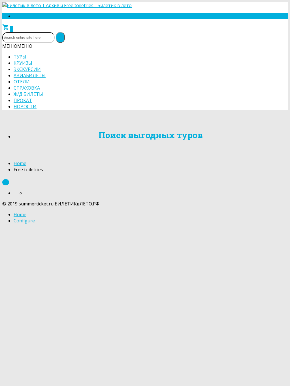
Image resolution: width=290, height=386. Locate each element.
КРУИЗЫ (23, 63)
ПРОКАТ (23, 100)
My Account (26, 16)
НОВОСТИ (25, 106)
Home (20, 163)
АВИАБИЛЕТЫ (30, 75)
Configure (24, 221)
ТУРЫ (20, 57)
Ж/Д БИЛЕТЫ (28, 94)
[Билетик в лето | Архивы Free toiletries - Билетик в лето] (67, 5)
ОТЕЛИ (22, 82)
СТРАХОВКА (27, 88)
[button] (17, 46)
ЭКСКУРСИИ (27, 69)
